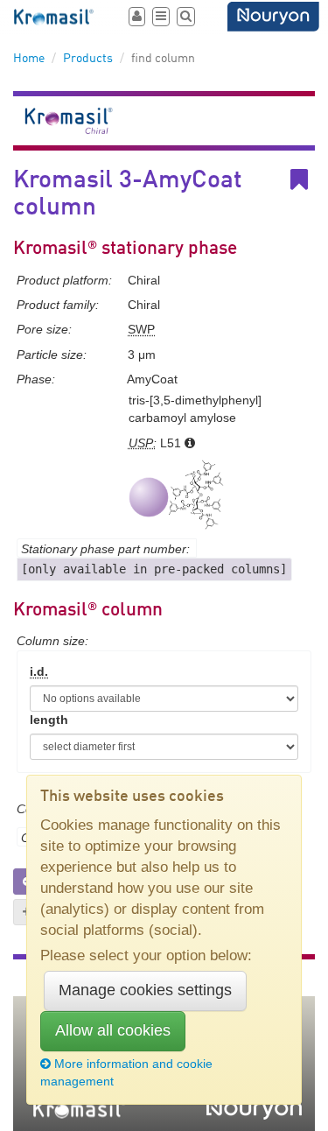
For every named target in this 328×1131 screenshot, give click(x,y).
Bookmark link (311, 179)
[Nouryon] (273, 16)
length (49, 720)
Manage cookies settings (145, 990)
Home (29, 59)
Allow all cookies (113, 1030)
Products (88, 59)
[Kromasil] (54, 17)
